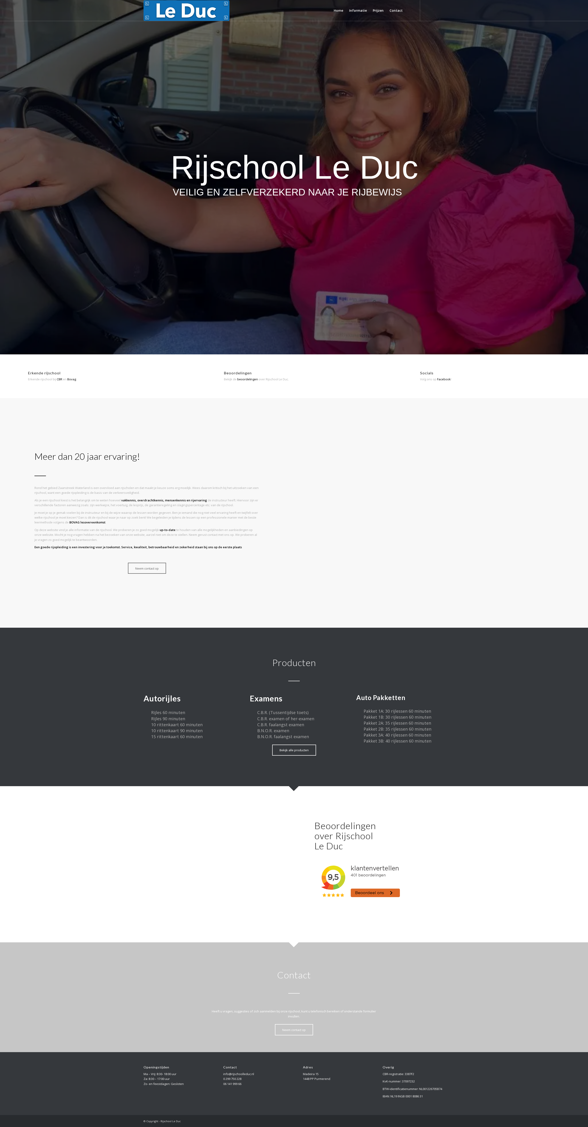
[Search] (410, 10)
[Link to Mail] (434, 10)
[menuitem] (338, 10)
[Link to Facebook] (427, 10)
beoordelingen (247, 379)
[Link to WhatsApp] (441, 10)
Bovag (71, 379)
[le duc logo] (186, 10)
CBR (59, 379)
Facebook (444, 379)
